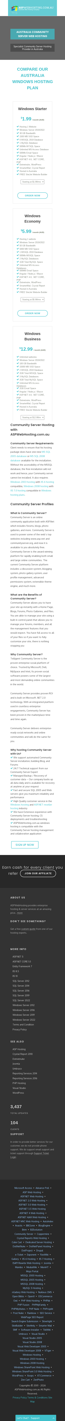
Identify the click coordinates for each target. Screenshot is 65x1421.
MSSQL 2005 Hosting (32, 1279)
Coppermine (43, 1234)
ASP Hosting (19, 1049)
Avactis (18, 1225)
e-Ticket (19, 1254)
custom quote (28, 929)
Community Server (24, 1234)
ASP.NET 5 (18, 956)
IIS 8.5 (16, 971)
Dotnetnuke (19, 1059)
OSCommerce (45, 1296)
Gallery (15, 1259)
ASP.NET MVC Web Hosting (25, 1221)
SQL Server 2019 (21, 995)
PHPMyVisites (18, 1309)
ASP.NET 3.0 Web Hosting (32, 1204)
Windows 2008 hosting (36, 486)
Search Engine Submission (25, 1321)
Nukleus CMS (45, 1292)
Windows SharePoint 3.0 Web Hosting (31, 1371)
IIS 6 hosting (47, 481)
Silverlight (47, 1321)
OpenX (31, 1296)
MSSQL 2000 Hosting (32, 1275)
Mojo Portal (32, 1271)
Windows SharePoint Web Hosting (32, 1367)
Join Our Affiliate (38, 873)
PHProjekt (48, 1309)
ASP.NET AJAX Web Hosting (32, 1217)
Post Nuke (18, 1313)
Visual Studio (19, 1088)
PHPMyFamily (39, 1304)
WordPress (18, 1092)
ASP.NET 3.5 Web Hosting (32, 1208)
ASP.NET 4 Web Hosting (32, 1213)
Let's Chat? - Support (28, 1418)
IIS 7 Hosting (45, 1259)
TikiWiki (47, 1329)
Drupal (39, 1250)
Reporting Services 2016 (25, 1078)
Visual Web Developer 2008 (26, 1350)
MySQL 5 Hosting (32, 1288)
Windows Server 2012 (24, 1005)
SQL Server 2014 (21, 985)
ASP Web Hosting (32, 1192)
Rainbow (31, 1313)
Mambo (19, 1267)
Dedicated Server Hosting (39, 1242)
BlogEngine (44, 1225)
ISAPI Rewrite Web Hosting (26, 1263)
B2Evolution (36, 1229)
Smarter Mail (45, 1325)
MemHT (45, 1267)
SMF (15, 1329)
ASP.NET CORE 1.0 (22, 961)
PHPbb (46, 1300)
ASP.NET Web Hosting (32, 1196)
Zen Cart (25, 1379)
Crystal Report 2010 (23, 1054)
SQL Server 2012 (21, 981)
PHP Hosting (19, 1083)
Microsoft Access (23, 1188)
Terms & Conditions (37, 1397)
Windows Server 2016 (24, 1010)
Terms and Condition (23, 1024)
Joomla (16, 1063)
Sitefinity (31, 1325)
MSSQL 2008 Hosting (32, 1284)
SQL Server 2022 (21, 1000)
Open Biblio (18, 1296)
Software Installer (30, 1329)
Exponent (31, 1254)
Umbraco (17, 1068)
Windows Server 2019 (24, 1014)
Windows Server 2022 (24, 1019)
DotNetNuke (19, 1246)
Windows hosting (19, 804)
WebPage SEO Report (32, 1317)
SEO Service (46, 1313)
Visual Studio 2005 (32, 1338)
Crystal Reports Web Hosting (32, 1238)
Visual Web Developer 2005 (32, 1346)
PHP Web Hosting (30, 1300)
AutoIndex (48, 1221)
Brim (24, 1229)
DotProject (27, 1250)
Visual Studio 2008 (32, 1342)
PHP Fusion (23, 1304)
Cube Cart (17, 1242)
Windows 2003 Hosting (32, 1359)
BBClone (30, 1225)
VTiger (48, 1350)
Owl (15, 1300)
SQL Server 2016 (21, 990)
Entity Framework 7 (22, 966)
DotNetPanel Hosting (40, 1246)
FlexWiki (44, 1254)
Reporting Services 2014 (25, 1073)
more (20, 912)
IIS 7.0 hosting (18, 490)
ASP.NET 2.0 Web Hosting (31, 1200)
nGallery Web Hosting (23, 1292)
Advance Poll (42, 1188)
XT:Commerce (44, 1375)
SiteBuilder (17, 1325)
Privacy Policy (20, 1029)
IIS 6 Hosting (28, 1259)
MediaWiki (32, 1267)
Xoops (30, 1375)
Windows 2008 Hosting (32, 1363)
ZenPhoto (38, 1379)
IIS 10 (15, 976)
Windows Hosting (32, 1354)
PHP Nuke (34, 1309)
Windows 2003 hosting (22, 481)
